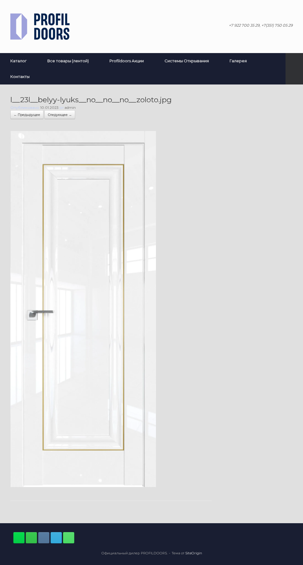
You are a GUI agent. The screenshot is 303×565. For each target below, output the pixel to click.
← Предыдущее (27, 115)
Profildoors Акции (126, 60)
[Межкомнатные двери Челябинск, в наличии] (40, 26)
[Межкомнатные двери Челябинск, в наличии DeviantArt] (19, 537)
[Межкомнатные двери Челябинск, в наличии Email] (56, 537)
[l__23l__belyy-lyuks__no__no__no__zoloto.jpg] (83, 485)
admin (70, 107)
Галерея (238, 60)
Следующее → (60, 115)
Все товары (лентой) (68, 60)
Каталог (18, 60)
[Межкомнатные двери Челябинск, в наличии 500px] (31, 537)
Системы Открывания (187, 60)
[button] (294, 68)
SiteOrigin (193, 553)
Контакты (20, 76)
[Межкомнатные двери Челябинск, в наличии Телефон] (68, 537)
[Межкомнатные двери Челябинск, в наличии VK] (43, 537)
